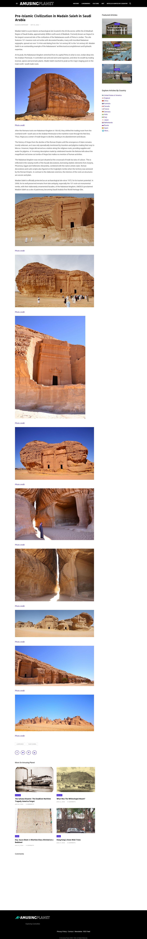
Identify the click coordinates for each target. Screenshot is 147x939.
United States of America (113, 95)
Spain (106, 128)
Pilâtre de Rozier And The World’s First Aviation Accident (117, 51)
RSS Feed (86, 931)
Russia (106, 125)
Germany (107, 112)
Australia (107, 104)
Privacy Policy (62, 931)
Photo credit (20, 125)
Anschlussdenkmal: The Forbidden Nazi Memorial (117, 28)
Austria (117, 24)
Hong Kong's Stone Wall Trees (69, 840)
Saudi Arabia (32, 744)
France (106, 109)
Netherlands (108, 123)
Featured (117, 69)
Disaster (17, 795)
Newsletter (78, 931)
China (17, 836)
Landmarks (20, 744)
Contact (71, 931)
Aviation (117, 45)
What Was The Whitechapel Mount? (71, 799)
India (106, 114)
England (59, 795)
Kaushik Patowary (22, 25)
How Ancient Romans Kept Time (117, 74)
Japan (106, 120)
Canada (107, 106)
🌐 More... (105, 131)
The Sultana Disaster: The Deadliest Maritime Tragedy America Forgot (33, 800)
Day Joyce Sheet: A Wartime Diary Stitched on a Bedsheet (34, 841)
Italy (105, 117)
